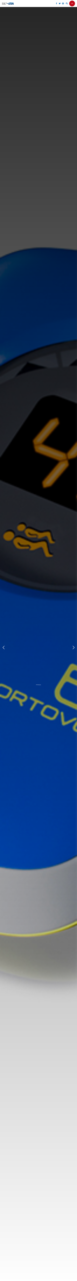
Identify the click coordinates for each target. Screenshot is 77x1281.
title (38, 613)
